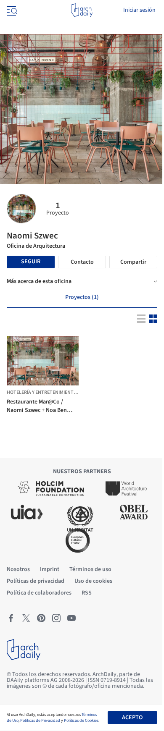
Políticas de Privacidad (40, 720)
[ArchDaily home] (82, 10)
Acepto (132, 717)
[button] (32, 379)
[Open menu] (11, 10)
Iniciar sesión (139, 10)
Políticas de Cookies (81, 720)
